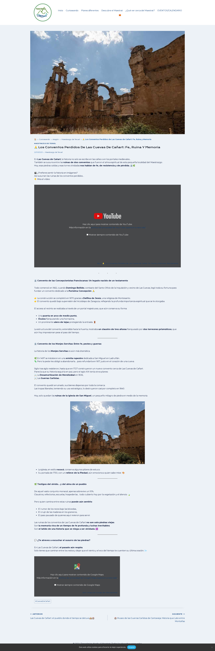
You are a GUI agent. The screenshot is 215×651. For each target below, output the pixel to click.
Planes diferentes (90, 10)
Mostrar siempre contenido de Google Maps (78, 585)
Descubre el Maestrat (112, 10)
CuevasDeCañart (42, 601)
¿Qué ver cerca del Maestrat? (140, 10)
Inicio (60, 10)
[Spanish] (120, 15)
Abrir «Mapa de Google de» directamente (99, 593)
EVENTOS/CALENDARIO (170, 10)
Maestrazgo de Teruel (70, 139)
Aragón (56, 139)
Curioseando (72, 10)
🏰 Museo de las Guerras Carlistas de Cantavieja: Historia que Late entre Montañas (149, 617)
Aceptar (131, 647)
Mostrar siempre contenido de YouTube (108, 235)
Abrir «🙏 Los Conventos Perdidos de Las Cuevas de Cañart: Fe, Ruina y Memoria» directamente (137, 263)
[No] (212, 647)
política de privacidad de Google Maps (88, 578)
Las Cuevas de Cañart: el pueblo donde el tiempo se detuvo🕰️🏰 (62, 616)
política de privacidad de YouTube (118, 227)
